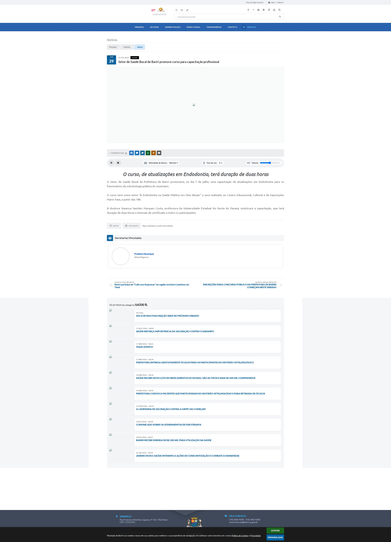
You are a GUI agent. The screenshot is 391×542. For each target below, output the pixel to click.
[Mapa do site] (274, 10)
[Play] (111, 163)
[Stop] (118, 163)
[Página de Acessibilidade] (279, 10)
